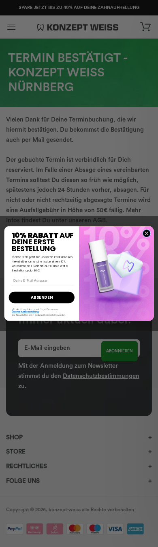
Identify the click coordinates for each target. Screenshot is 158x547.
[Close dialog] (146, 233)
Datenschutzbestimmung (25, 312)
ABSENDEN (42, 297)
